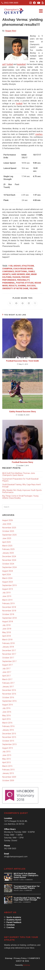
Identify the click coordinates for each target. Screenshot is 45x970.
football (9, 64)
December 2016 (9, 690)
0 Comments (29, 879)
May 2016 (6, 715)
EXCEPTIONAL (21, 271)
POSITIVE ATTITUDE (25, 283)
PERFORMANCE (9, 280)
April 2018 (6, 636)
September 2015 (9, 744)
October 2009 (8, 780)
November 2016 (9, 694)
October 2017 (8, 658)
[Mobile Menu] (41, 11)
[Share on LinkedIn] (28, 303)
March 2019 (7, 600)
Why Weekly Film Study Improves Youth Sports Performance (22, 491)
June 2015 (6, 755)
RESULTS (13, 286)
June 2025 (6, 538)
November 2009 (9, 777)
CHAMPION (7, 269)
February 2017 (8, 683)
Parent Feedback (13, 922)
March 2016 (7, 723)
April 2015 (6, 762)
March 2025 (7, 546)
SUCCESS (31, 286)
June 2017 (6, 672)
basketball (21, 64)
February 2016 (8, 726)
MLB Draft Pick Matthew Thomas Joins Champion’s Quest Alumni (18, 474)
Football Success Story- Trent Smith (22, 361)
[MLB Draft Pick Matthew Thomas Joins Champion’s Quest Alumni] (8, 877)
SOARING (22, 286)
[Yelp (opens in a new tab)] (42, 3)
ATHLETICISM (28, 266)
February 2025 (8, 549)
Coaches (10, 927)
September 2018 (9, 618)
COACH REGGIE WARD (23, 269)
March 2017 (7, 679)
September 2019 (9, 585)
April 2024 (6, 574)
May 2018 (6, 632)
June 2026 (6, 524)
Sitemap (8, 958)
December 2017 (9, 650)
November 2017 (9, 654)
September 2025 (9, 535)
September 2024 (9, 567)
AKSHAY (17, 266)
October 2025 (8, 531)
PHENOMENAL (8, 283)
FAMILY (31, 271)
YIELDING (33, 288)
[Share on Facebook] (16, 303)
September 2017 (9, 661)
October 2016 (8, 697)
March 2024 (7, 578)
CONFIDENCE (8, 271)
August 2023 (7, 582)
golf (4, 64)
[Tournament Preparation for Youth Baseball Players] (8, 888)
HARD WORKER (18, 274)
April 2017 (6, 676)
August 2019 (7, 589)
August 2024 (7, 571)
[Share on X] (10, 303)
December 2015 (9, 733)
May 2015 (6, 759)
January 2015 (8, 773)
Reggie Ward (10, 31)
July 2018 (6, 625)
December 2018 (9, 607)
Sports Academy (13, 917)
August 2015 (7, 748)
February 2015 (8, 770)
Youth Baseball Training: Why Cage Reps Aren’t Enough (21, 485)
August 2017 (7, 665)
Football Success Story (22, 462)
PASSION (16, 277)
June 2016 (6, 712)
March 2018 (7, 639)
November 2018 (9, 611)
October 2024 (8, 564)
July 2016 (6, 708)
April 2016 (6, 719)
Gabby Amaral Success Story (22, 412)
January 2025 (8, 553)
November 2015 (9, 737)
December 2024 (9, 556)
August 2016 (7, 705)
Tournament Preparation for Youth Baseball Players (20, 480)
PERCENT (25, 277)
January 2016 (8, 730)
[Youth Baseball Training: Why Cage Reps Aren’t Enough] (8, 900)
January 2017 (8, 686)
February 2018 (8, 643)
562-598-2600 (10, 848)
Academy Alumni (13, 920)
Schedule (10, 925)
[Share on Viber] (35, 303)
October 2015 (8, 741)
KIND (28, 274)
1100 (10, 266)
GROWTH (6, 274)
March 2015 (7, 766)
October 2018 (8, 614)
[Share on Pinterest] (22, 303)
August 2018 (7, 621)
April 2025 (6, 542)
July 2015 (6, 751)
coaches (38, 134)
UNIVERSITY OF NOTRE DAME (15, 288)
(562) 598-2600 (11, 3)
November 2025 (9, 528)
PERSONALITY (23, 280)
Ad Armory (26, 965)
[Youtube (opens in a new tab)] (38, 3)
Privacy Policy (20, 958)
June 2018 (6, 629)
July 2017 (6, 668)
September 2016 (9, 701)
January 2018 (8, 647)
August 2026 (7, 520)
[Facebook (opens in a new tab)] (34, 3)
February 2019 (8, 603)
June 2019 (6, 596)
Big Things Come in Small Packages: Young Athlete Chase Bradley (20, 497)
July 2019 (6, 592)
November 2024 (9, 560)
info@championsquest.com (15, 856)
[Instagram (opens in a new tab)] (30, 3)
